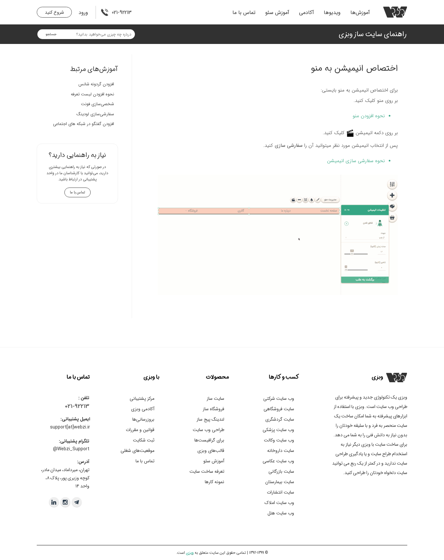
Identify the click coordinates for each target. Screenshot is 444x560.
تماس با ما (243, 12)
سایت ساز (215, 398)
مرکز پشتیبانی (142, 398)
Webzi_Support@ (71, 449)
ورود (83, 12)
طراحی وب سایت (208, 429)
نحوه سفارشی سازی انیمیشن (356, 161)
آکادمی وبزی (142, 409)
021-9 (71, 406)
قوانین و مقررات (140, 429)
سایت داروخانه (280, 450)
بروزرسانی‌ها (143, 419)
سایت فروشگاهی (279, 409)
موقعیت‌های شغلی (137, 450)
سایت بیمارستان (279, 481)
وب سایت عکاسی (278, 461)
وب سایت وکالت (279, 440)
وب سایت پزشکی (278, 429)
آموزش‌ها (360, 12)
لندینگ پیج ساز (210, 419)
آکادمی (306, 12)
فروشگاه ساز (213, 409)
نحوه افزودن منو (369, 116)
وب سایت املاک (279, 502)
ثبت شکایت (143, 440)
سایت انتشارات (280, 492)
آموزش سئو (277, 12)
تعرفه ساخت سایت (206, 471)
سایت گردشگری (279, 419)
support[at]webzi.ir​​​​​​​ (70, 427)
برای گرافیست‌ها (209, 440)
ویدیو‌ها (332, 12)
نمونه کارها (214, 481)
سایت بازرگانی (281, 471)
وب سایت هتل (281, 513)
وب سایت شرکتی (278, 398)
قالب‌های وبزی (210, 450)
